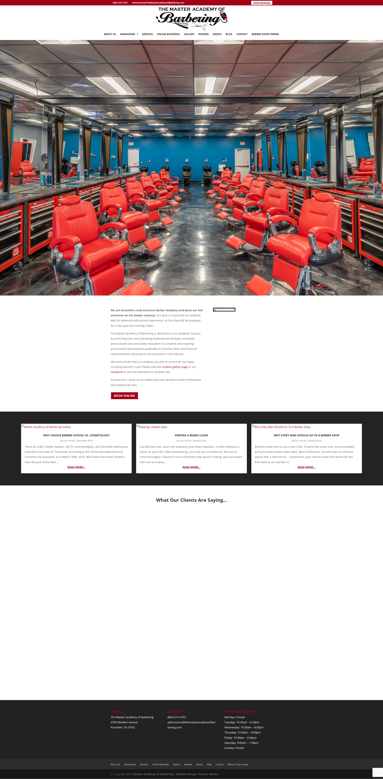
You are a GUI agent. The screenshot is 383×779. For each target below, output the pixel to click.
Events (217, 34)
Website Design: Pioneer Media (197, 774)
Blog (229, 34)
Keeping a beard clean (191, 435)
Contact (242, 34)
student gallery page (175, 367)
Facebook (117, 372)
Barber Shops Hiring (265, 34)
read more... (76, 467)
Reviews (204, 34)
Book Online (124, 396)
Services (147, 34)
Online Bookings (261, 2)
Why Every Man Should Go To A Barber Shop (306, 435)
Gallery (189, 34)
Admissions (127, 34)
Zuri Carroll (69, 440)
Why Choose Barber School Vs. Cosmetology (76, 435)
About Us (110, 34)
